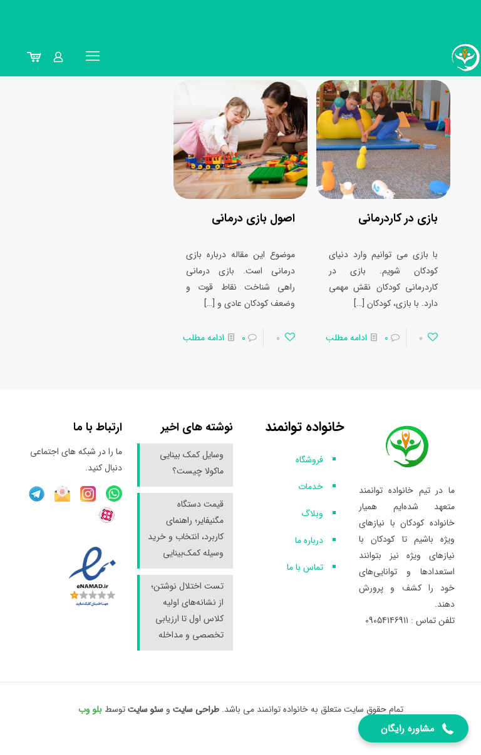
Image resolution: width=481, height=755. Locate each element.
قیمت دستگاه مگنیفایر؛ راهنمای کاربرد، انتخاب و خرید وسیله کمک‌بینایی (186, 528)
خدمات (310, 487)
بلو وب (90, 709)
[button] (413, 728)
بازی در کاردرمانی (398, 218)
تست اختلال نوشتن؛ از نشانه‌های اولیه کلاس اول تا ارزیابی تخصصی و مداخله (187, 610)
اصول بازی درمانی (253, 218)
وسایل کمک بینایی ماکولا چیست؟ (192, 463)
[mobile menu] (92, 57)
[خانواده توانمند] (466, 57)
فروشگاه (309, 460)
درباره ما (309, 540)
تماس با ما (305, 567)
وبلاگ (312, 513)
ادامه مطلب (346, 338)
